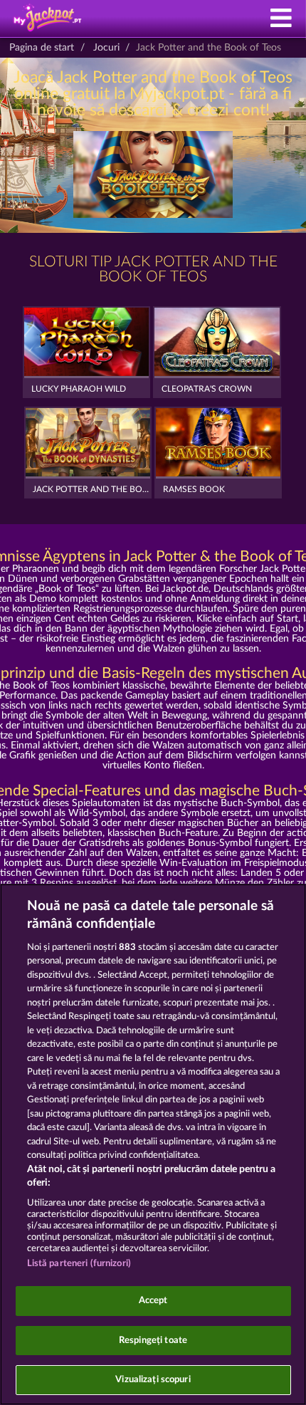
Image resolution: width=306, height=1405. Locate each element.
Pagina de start (41, 48)
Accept (153, 1300)
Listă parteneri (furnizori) (79, 1263)
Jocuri (106, 48)
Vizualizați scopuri (152, 1379)
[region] (153, 1144)
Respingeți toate (153, 1340)
